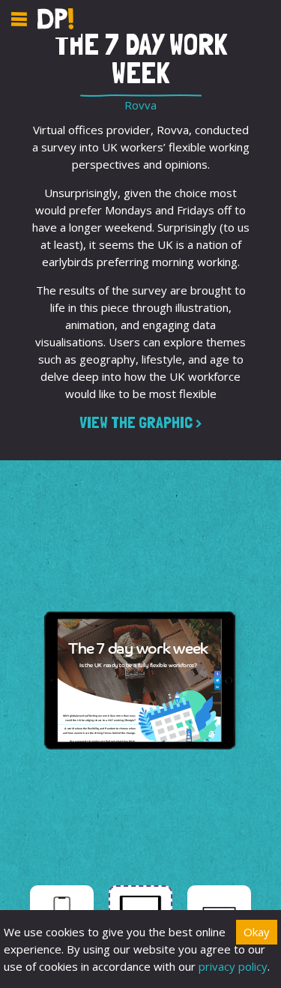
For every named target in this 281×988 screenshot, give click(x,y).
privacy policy (233, 966)
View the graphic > (140, 422)
